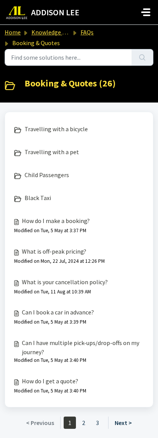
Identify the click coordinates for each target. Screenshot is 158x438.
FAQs (87, 32)
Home (13, 32)
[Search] (142, 57)
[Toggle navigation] (145, 12)
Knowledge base (52, 32)
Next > (123, 423)
